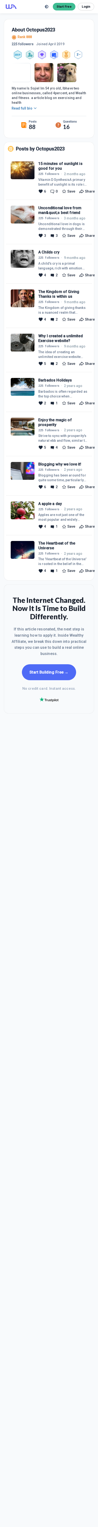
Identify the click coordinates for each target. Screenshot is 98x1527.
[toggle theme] (46, 6)
